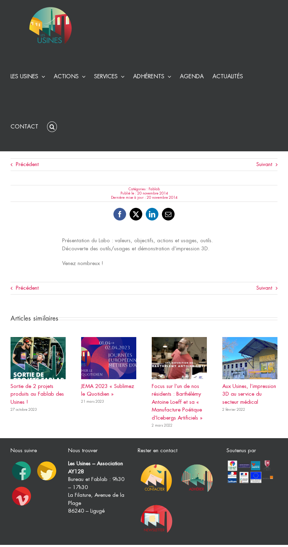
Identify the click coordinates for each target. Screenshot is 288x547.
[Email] (168, 214)
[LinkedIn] (152, 214)
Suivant (264, 164)
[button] (52, 126)
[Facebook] (120, 214)
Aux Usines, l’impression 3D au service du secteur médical (249, 394)
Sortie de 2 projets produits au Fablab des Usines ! (37, 394)
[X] (136, 214)
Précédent (27, 164)
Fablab (154, 189)
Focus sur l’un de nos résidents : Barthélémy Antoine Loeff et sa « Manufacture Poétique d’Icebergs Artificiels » (177, 402)
